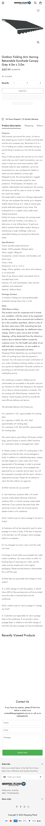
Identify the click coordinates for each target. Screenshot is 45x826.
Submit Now (22, 752)
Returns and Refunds (10, 815)
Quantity (5, 83)
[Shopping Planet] (22, 3)
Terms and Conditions (10, 807)
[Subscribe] (40, 777)
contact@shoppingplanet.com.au (17, 713)
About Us (5, 803)
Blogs (4, 824)
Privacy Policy (7, 811)
